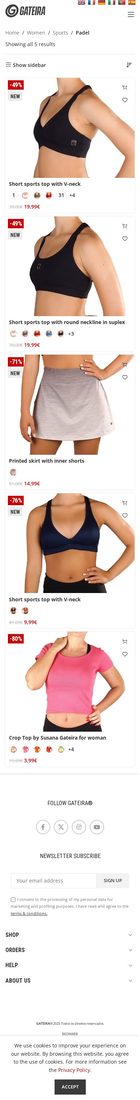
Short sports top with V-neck (45, 183)
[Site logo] (30, 10)
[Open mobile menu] (131, 14)
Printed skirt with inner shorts (46, 460)
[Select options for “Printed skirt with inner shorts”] (124, 364)
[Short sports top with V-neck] (70, 128)
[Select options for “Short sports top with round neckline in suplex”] (124, 226)
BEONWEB (70, 1034)
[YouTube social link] (97, 827)
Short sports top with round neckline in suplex (67, 322)
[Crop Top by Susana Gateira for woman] (70, 682)
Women (36, 32)
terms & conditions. (29, 913)
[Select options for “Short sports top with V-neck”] (124, 87)
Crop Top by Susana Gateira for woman (57, 737)
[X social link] (61, 827)
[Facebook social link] (43, 827)
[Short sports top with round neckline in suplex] (70, 266)
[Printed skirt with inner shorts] (70, 405)
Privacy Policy (74, 1070)
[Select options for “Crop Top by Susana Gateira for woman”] (124, 641)
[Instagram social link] (79, 827)
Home (12, 32)
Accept (70, 1086)
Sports (60, 32)
